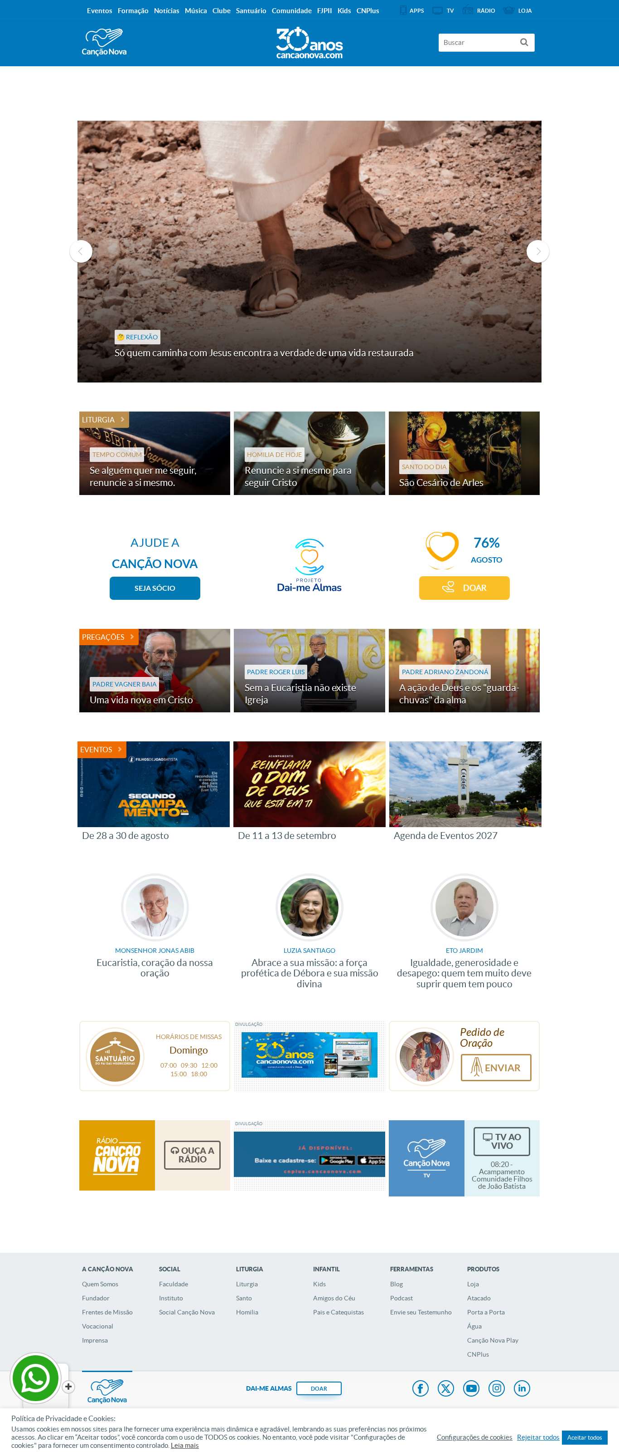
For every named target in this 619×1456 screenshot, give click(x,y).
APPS (417, 11)
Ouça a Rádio (196, 1155)
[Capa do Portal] (309, 40)
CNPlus (478, 1354)
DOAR (475, 588)
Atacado (479, 1298)
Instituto (171, 1298)
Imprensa (95, 1340)
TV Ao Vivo (506, 1141)
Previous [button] (81, 251)
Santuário (251, 11)
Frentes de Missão (107, 1312)
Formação (133, 11)
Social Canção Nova (187, 1312)
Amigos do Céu (334, 1298)
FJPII (324, 11)
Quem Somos (100, 1284)
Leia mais (185, 1445)
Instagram (496, 1389)
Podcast (401, 1298)
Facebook (420, 1389)
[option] (309, 251)
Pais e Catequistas (338, 1312)
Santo (244, 1298)
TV (450, 11)
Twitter (446, 1389)
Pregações (103, 637)
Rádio (486, 11)
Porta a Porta (486, 1312)
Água (474, 1326)
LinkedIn (522, 1389)
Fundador (96, 1298)
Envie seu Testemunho (421, 1312)
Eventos (96, 749)
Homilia (247, 1312)
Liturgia (98, 420)
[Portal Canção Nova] (104, 42)
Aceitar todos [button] (584, 1437)
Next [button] (538, 251)
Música (196, 11)
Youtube (471, 1389)
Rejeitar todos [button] (538, 1437)
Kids (319, 1284)
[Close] (68, 1387)
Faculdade (173, 1284)
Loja (473, 1284)
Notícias (166, 11)
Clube (222, 11)
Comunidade (292, 11)
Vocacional (97, 1326)
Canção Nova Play (492, 1340)
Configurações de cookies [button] (475, 1437)
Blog (396, 1284)
